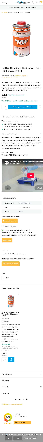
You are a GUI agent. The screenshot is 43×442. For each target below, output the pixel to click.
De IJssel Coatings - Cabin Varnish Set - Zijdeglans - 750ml (10, 314)
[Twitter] (19, 399)
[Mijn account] (33, 2)
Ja (8, 438)
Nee (18, 438)
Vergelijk (6, 226)
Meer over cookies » (31, 438)
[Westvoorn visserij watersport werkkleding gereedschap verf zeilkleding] (21, 2)
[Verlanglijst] (36, 2)
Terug (5, 12)
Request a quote (9, 221)
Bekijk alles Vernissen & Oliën (10, 78)
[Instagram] (23, 399)
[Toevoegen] (11, 359)
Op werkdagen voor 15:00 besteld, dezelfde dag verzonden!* (22, 7)
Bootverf (6, 278)
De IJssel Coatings (20, 75)
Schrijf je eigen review (10, 263)
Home (10, 12)
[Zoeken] (5, 3)
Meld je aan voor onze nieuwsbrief (12, 404)
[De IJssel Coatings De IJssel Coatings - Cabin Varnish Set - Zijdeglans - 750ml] (11, 301)
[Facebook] (16, 399)
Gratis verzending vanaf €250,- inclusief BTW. (18, 126)
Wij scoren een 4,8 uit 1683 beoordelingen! (17, 129)
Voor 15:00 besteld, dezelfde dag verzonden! (18, 124)
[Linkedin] (27, 399)
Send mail (7, 240)
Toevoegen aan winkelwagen (22, 107)
